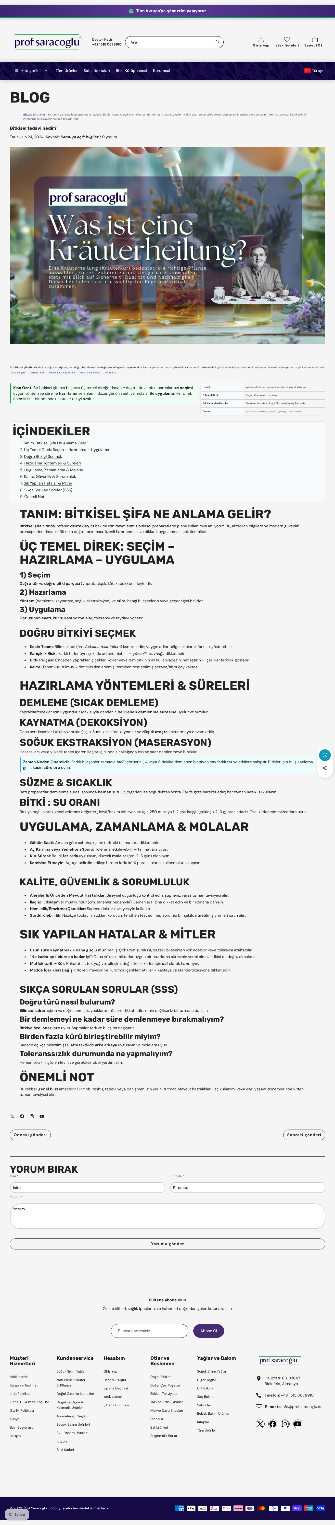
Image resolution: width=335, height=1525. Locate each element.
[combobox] (174, 42)
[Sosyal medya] (325, 768)
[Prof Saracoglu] (48, 42)
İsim (14, 1176)
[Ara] (217, 42)
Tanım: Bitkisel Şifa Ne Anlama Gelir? (55, 443)
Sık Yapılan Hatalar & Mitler (48, 483)
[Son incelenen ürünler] (325, 755)
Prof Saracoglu (35, 1508)
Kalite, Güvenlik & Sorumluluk (50, 476)
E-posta (177, 1176)
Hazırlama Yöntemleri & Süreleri (52, 463)
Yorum (16, 1197)
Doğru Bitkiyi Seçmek (43, 456)
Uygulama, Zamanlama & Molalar (53, 470)
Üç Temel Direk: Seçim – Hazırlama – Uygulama (66, 449)
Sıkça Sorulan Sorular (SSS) (48, 490)
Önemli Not (34, 496)
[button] (314, 42)
